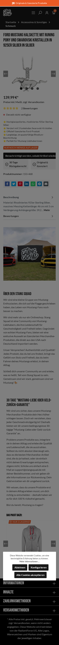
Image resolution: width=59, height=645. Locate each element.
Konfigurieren (39, 567)
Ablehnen (19, 567)
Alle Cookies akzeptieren (30, 574)
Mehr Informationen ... (29, 561)
